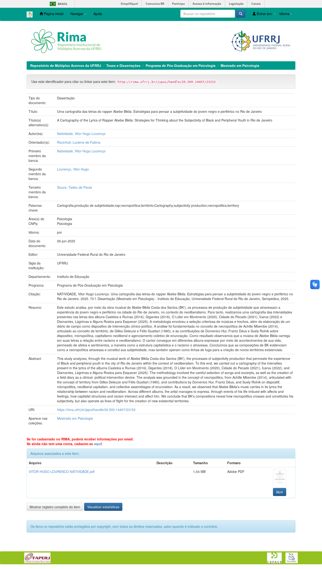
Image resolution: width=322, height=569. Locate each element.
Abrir (279, 492)
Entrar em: (264, 13)
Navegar (77, 13)
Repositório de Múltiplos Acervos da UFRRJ (65, 65)
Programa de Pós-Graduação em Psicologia (180, 65)
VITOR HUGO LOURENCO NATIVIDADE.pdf (62, 471)
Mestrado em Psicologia (240, 65)
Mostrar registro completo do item (55, 506)
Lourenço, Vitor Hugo (73, 169)
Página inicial (53, 13)
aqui (97, 443)
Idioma (284, 13)
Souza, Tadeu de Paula (74, 187)
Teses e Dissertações (123, 65)
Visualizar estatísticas (103, 506)
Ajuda (98, 13)
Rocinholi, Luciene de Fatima (78, 142)
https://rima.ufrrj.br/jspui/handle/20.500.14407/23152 (96, 409)
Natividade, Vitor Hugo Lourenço (81, 133)
